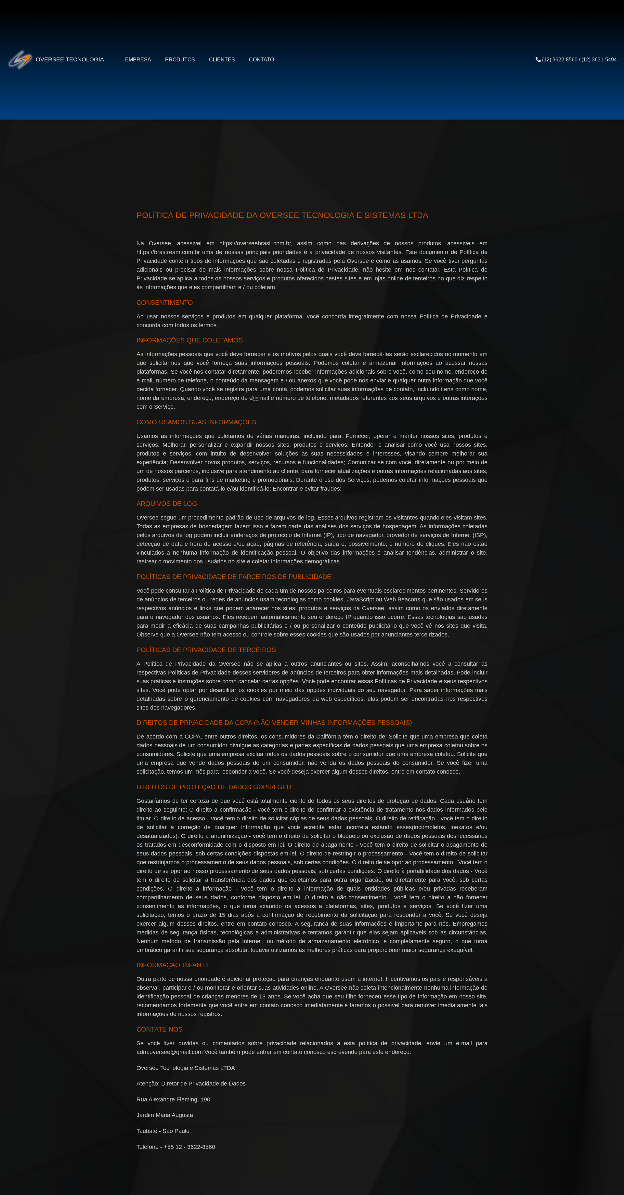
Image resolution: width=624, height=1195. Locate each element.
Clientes (222, 59)
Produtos (180, 59)
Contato (261, 59)
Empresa (138, 59)
